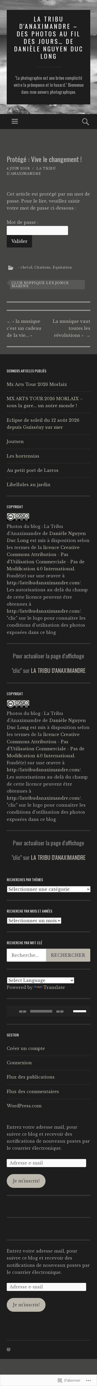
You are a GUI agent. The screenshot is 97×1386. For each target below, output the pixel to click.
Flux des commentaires (33, 1091)
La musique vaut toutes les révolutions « (71, 328)
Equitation (62, 268)
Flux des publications (31, 1077)
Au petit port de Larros (32, 470)
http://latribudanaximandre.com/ (44, 582)
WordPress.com (24, 1105)
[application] (48, 1011)
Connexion (19, 1062)
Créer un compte (26, 1048)
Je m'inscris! (26, 1180)
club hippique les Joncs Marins (40, 284)
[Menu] (15, 121)
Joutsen (15, 441)
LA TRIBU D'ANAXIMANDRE (58, 670)
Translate (54, 987)
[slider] (80, 1010)
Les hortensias (23, 456)
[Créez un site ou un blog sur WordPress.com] (8, 1349)
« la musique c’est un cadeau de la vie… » (24, 328)
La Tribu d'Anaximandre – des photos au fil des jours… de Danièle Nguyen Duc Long (48, 37)
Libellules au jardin (28, 484)
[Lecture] (13, 1011)
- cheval (25, 268)
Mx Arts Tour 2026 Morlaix (37, 384)
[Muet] (69, 1011)
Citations (42, 268)
